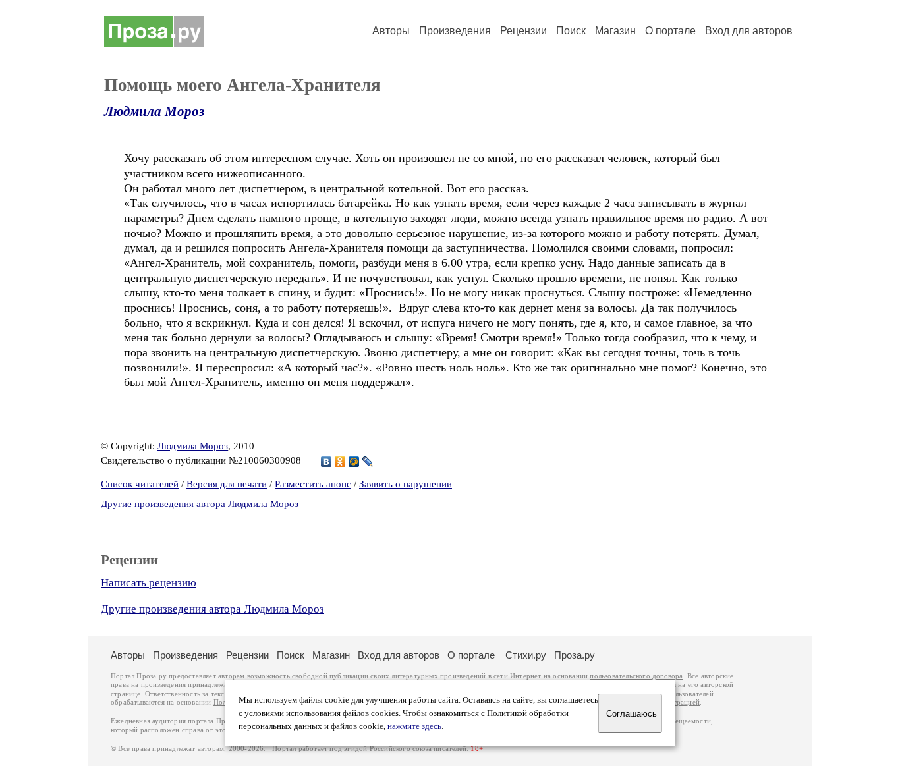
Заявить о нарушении (405, 484)
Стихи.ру (525, 655)
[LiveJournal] (368, 461)
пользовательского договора (636, 676)
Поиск (571, 30)
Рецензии (523, 30)
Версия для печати (226, 484)
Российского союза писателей (418, 748)
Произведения (455, 30)
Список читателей (140, 484)
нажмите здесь (414, 726)
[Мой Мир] (354, 461)
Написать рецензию (148, 582)
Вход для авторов (749, 30)
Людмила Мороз (154, 111)
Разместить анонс (313, 484)
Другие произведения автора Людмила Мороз (199, 504)
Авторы (391, 30)
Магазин (615, 30)
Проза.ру (574, 655)
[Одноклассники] (340, 461)
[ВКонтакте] (326, 461)
